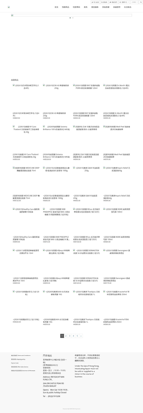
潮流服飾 (94, 7)
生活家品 (127, 7)
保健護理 (116, 7)
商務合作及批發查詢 (16, 370)
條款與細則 (14, 355)
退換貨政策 (14, 367)
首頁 (56, 7)
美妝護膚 (105, 7)
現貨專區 (76, 7)
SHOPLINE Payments (74, 409)
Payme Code (14, 363)
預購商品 (65, 7)
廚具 (85, 7)
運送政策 (13, 359)
